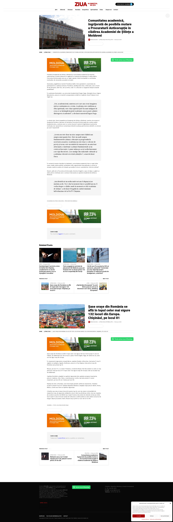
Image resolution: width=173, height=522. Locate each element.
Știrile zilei (102, 39)
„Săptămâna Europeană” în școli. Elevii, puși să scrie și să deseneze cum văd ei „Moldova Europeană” (87, 287)
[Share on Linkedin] (97, 43)
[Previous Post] (45, 286)
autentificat (61, 438)
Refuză (151, 516)
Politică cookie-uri (145, 519)
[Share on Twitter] (92, 43)
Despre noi (42, 516)
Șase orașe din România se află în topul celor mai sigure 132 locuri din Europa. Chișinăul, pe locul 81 (60, 287)
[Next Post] (103, 286)
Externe (108, 322)
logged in (60, 234)
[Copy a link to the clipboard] (101, 43)
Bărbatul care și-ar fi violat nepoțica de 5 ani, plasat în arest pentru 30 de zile (61, 459)
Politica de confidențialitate (155, 519)
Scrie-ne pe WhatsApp (82, 487)
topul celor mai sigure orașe (60, 405)
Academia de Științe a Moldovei (56, 201)
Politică (108, 39)
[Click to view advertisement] (74, 65)
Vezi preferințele (165, 516)
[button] (170, 503)
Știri (111, 39)
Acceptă (139, 516)
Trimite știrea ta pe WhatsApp (123, 60)
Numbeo (50, 405)
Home (40, 52)
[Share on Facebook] (90, 43)
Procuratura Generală (71, 201)
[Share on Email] (99, 43)
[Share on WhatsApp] (95, 43)
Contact (65, 516)
